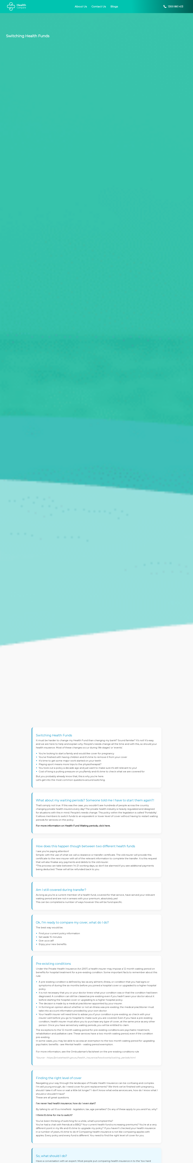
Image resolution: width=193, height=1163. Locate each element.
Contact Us (99, 6)
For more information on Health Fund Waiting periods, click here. (73, 825)
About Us (81, 6)
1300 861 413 (175, 6)
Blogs (114, 6)
